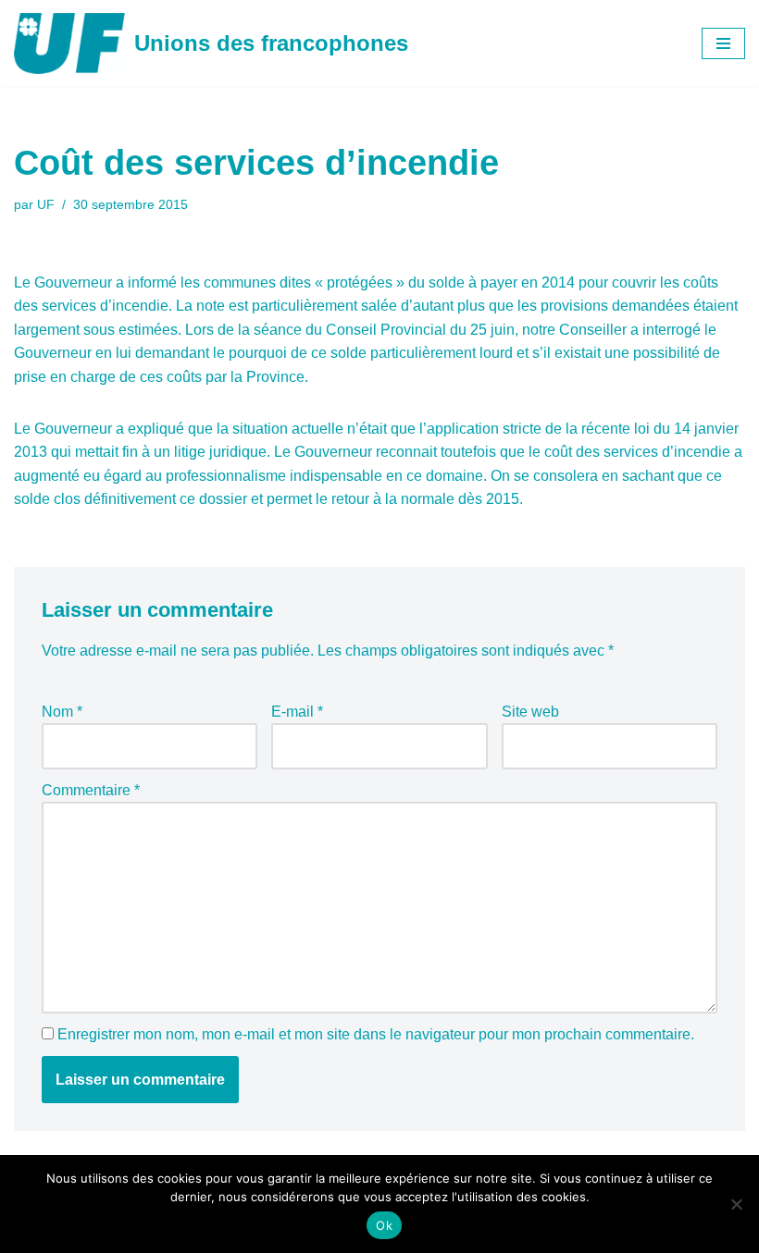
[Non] (736, 1204)
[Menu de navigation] (723, 43)
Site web (530, 711)
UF (46, 204)
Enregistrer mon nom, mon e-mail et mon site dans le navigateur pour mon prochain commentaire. (375, 1034)
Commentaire (91, 790)
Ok (384, 1225)
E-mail (297, 711)
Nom (62, 711)
